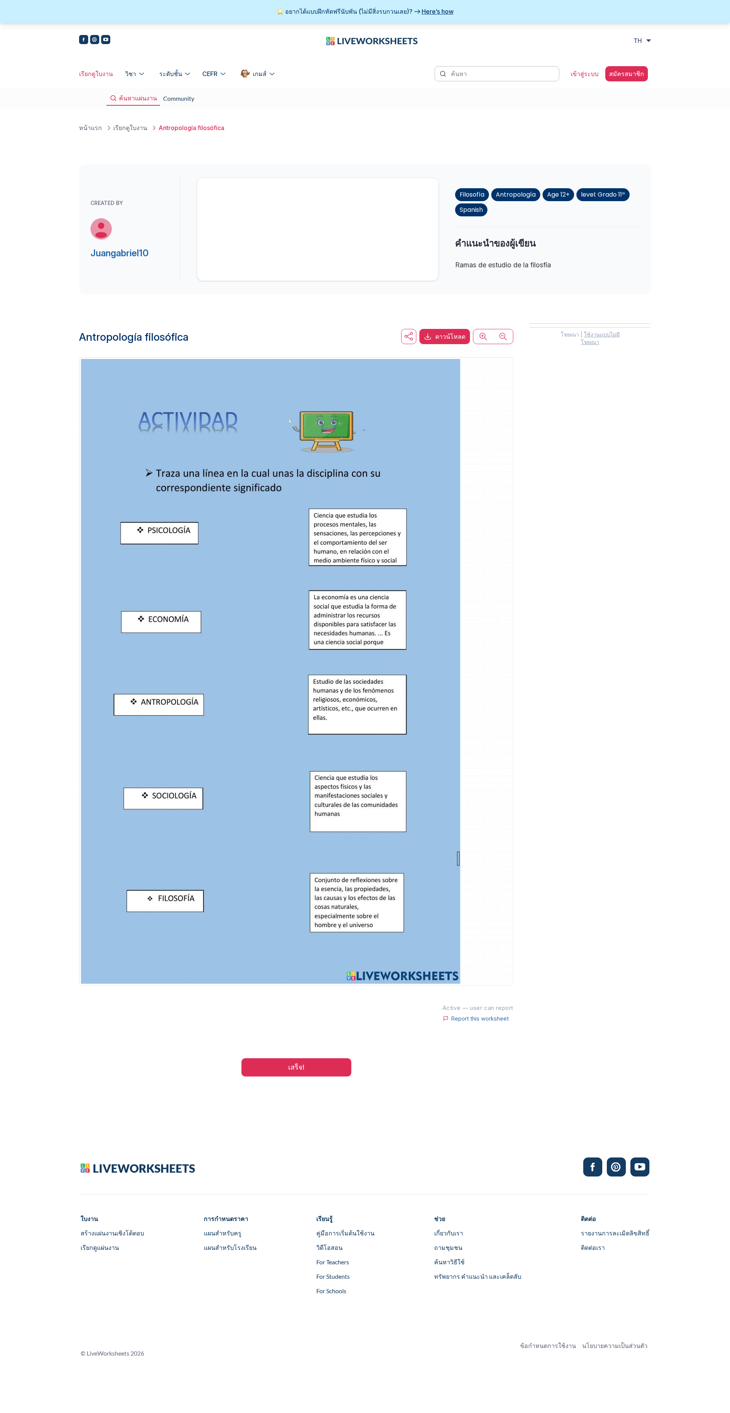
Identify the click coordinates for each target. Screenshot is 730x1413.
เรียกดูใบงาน (96, 74)
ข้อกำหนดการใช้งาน (548, 1345)
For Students (333, 1276)
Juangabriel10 (119, 253)
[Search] (444, 73)
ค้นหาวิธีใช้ (449, 1261)
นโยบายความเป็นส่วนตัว (614, 1345)
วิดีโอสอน (329, 1247)
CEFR (209, 74)
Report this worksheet (480, 1019)
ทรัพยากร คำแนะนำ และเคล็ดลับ (477, 1276)
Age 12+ (558, 194)
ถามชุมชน (448, 1247)
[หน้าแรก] (371, 40)
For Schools (331, 1290)
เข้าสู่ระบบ (584, 74)
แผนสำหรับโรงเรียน (230, 1247)
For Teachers (332, 1261)
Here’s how (438, 11)
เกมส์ (260, 74)
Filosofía (472, 194)
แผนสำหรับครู (222, 1233)
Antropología (516, 194)
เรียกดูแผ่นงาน (100, 1247)
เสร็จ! (296, 1067)
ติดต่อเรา (593, 1247)
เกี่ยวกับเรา (448, 1233)
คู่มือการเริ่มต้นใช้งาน (345, 1233)
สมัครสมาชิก (626, 74)
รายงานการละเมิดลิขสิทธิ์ (615, 1233)
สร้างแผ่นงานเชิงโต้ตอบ (112, 1233)
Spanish (471, 209)
